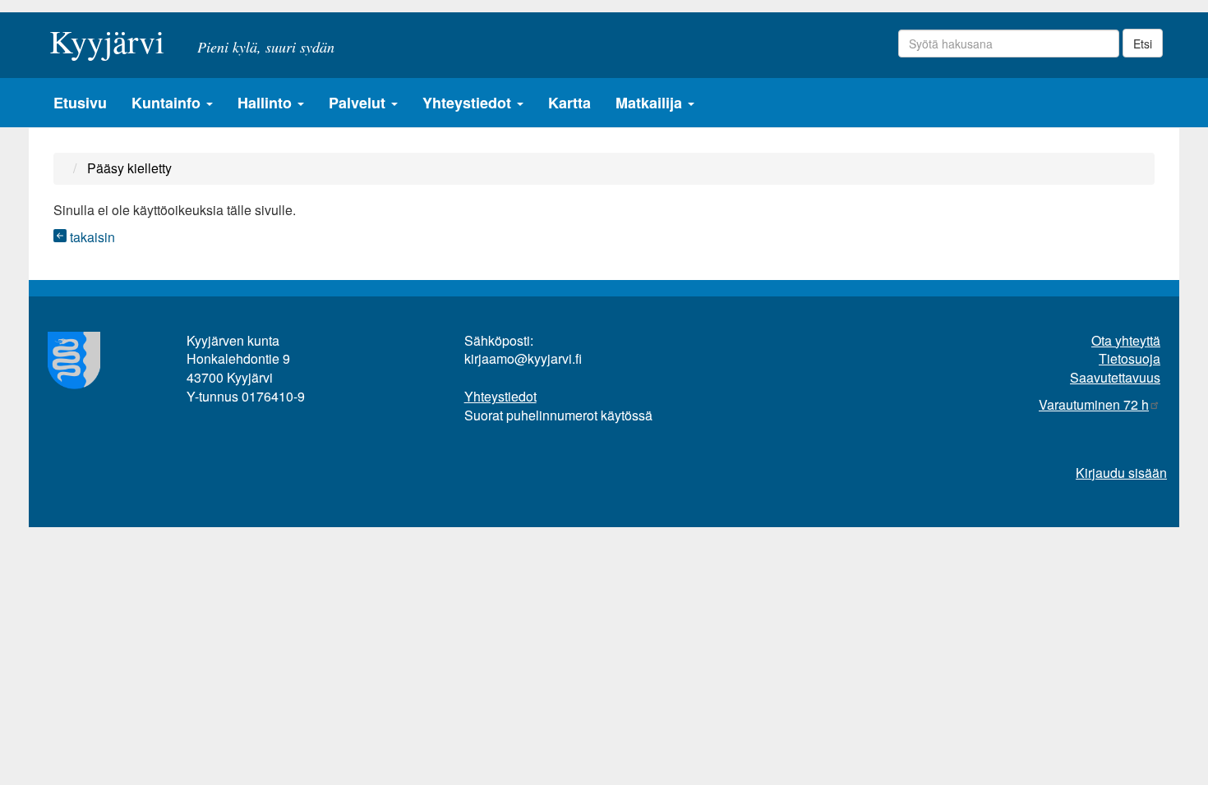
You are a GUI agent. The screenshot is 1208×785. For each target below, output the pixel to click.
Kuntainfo (168, 102)
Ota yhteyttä (1125, 340)
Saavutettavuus (1115, 377)
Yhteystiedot (468, 102)
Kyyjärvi (106, 36)
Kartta (569, 102)
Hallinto (266, 102)
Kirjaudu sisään (1121, 472)
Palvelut (359, 102)
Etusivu (80, 102)
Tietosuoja (1129, 358)
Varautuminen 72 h (1094, 404)
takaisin (91, 236)
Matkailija (651, 102)
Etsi (1142, 43)
